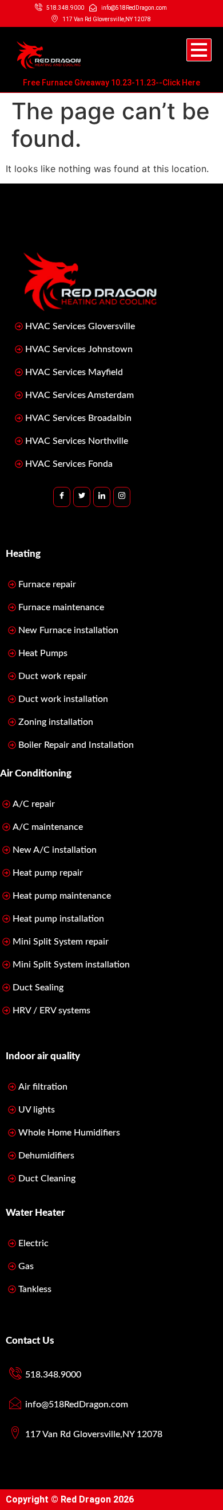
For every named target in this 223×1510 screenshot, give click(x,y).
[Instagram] (121, 497)
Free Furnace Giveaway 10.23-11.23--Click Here (111, 82)
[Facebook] (61, 497)
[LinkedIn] (101, 497)
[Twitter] (81, 497)
